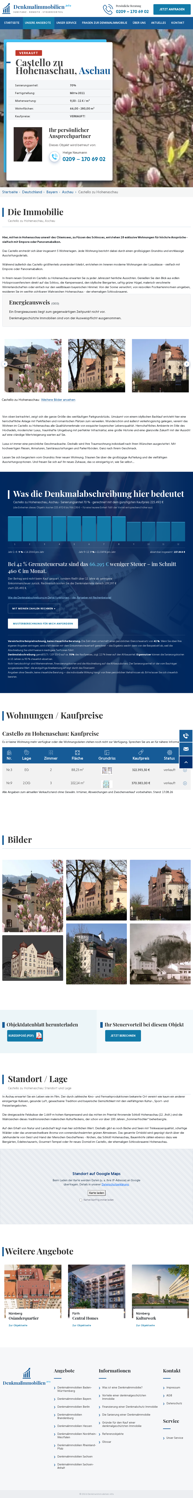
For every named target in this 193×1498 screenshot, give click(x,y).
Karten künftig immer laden (98, 1199)
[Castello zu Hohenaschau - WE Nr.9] (107, 784)
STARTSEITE (11, 23)
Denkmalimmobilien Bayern (74, 1399)
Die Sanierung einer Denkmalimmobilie (126, 1414)
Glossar (106, 1442)
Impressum (173, 1387)
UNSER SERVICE (66, 23)
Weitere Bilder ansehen (57, 400)
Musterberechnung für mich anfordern (43, 623)
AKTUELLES (158, 23)
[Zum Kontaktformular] (186, 749)
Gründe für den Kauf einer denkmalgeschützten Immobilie (122, 1424)
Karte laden (96, 1193)
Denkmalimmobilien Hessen (74, 1426)
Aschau (67, 192)
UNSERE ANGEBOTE (38, 23)
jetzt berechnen (123, 1035)
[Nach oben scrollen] (186, 762)
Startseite (10, 192)
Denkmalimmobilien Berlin (73, 1406)
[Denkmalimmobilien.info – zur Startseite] (27, 1377)
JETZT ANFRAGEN (172, 9)
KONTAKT (177, 23)
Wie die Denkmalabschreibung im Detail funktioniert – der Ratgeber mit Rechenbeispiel (59, 597)
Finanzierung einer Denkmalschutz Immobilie (130, 1406)
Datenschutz (174, 1403)
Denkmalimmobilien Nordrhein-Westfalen (76, 1435)
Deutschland (32, 192)
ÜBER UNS (139, 23)
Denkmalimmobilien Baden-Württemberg (74, 1389)
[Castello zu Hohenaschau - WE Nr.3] (107, 770)
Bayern (52, 192)
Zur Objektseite (18, 1325)
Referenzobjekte (113, 1434)
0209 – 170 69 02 (132, 11)
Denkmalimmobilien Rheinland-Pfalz (76, 1447)
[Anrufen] (186, 735)
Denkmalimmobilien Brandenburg (69, 1416)
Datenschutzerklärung (115, 1184)
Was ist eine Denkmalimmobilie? (122, 1387)
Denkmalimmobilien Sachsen (75, 1456)
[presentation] (186, 364)
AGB (169, 1395)
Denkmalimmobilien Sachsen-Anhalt (75, 1466)
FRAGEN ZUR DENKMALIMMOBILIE (104, 23)
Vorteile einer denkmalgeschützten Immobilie (124, 1397)
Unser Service (174, 1438)
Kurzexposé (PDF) (21, 1035)
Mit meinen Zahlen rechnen (32, 608)
